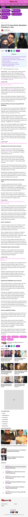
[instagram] (15, 512)
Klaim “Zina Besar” (6, 61)
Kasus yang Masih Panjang (8, 65)
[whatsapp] (14, 51)
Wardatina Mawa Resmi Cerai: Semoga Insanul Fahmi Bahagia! (6, 372)
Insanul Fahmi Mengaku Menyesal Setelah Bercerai (14, 143)
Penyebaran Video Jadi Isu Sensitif (10, 62)
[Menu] (2, 1)
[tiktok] (17, 512)
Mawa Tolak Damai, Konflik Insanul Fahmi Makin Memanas (21, 372)
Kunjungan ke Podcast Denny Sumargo (11, 58)
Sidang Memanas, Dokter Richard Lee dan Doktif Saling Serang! (15, 472)
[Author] (2, 30)
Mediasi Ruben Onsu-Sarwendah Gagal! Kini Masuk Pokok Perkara (15, 467)
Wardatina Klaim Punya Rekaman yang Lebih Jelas (13, 59)
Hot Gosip (7, 22)
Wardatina (11, 89)
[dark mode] (27, 1)
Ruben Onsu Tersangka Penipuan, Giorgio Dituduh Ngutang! (15, 477)
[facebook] (6, 51)
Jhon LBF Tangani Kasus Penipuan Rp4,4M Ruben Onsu (14, 445)
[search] (25, 1)
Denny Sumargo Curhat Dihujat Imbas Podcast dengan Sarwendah (6, 359)
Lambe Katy (7, 30)
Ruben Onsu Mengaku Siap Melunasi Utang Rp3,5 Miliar (15, 7)
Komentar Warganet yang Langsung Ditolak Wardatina (14, 56)
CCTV (21, 76)
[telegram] (11, 51)
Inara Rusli (11, 79)
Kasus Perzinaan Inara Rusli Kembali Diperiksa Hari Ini (6, 385)
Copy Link (17, 50)
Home (2, 22)
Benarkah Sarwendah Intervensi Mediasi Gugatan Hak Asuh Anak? (16, 450)
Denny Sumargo (8, 150)
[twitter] (9, 51)
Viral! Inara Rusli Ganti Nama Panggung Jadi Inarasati (20, 385)
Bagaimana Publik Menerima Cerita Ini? (11, 64)
